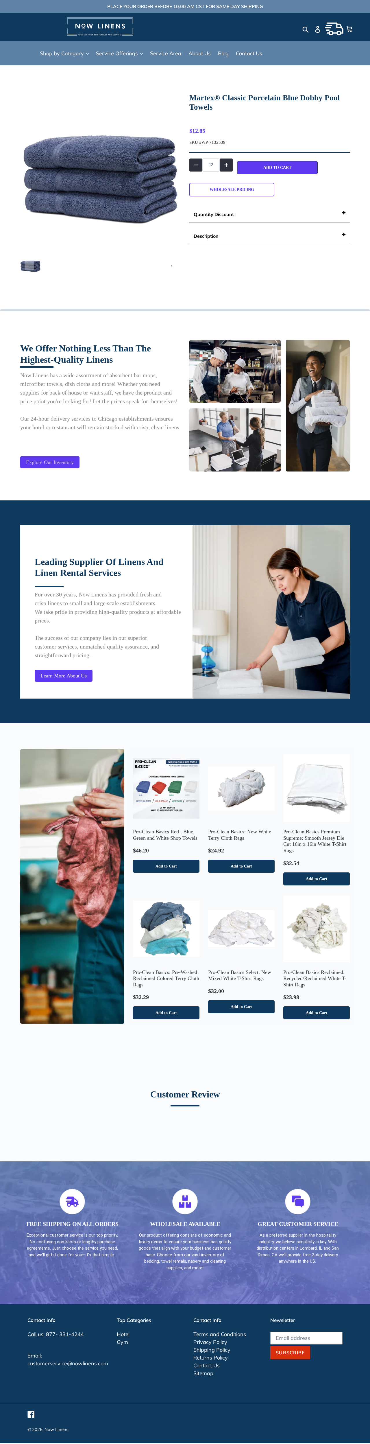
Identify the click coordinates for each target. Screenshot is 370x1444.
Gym (122, 1342)
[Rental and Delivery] (334, 29)
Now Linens (56, 1429)
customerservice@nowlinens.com (67, 1363)
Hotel (123, 1334)
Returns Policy (210, 1357)
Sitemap (203, 1373)
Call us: (36, 1334)
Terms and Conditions (219, 1334)
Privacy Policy (210, 1342)
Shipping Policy (211, 1350)
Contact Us (206, 1365)
